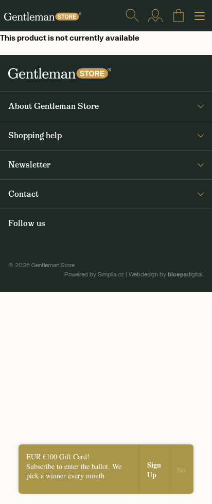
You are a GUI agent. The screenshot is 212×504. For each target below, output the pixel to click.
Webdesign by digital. (166, 274)
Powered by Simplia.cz (94, 274)
